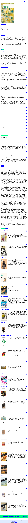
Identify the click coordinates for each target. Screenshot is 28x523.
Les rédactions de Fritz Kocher (6, 244)
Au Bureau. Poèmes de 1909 (6, 335)
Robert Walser (3, 51)
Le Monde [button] (2, 77)
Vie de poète (3, 399)
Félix (1, 500)
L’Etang (2, 475)
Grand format (3, 24)
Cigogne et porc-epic (5, 450)
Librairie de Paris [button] (4, 151)
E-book (7, 24)
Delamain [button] (2, 144)
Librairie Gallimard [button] (4, 137)
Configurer (12, 522)
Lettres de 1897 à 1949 (5, 309)
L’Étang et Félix (3, 257)
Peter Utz (6, 31)
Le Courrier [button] (3, 92)
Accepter (16, 522)
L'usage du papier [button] (4, 157)
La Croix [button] (2, 99)
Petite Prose (3, 322)
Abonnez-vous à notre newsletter (11, 516)
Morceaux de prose (4, 348)
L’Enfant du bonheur (4, 296)
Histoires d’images (4, 386)
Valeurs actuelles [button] (4, 107)
